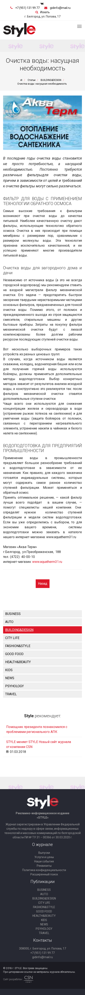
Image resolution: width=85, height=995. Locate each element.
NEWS (9, 678)
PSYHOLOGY (14, 686)
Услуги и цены (44, 857)
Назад (42, 584)
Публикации (43, 881)
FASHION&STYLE (17, 646)
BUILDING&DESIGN (19, 630)
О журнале (42, 844)
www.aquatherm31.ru (47, 562)
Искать (45, 12)
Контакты (42, 940)
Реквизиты (44, 865)
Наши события (44, 861)
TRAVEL (11, 694)
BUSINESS (13, 614)
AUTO (9, 622)
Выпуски (44, 852)
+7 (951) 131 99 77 (27, 7)
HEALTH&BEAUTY (18, 662)
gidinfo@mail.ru (60, 7)
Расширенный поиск (44, 874)
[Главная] (21, 80)
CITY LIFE (12, 638)
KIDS (9, 670)
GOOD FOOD (14, 654)
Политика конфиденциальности (44, 870)
